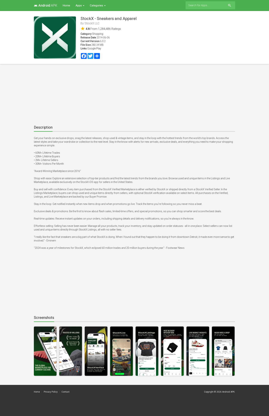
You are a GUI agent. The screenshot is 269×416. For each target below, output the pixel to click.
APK (45, 5)
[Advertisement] (134, 93)
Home (66, 5)
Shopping (97, 33)
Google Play (94, 48)
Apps (79, 5)
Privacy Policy (51, 392)
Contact (65, 392)
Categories (97, 5)
